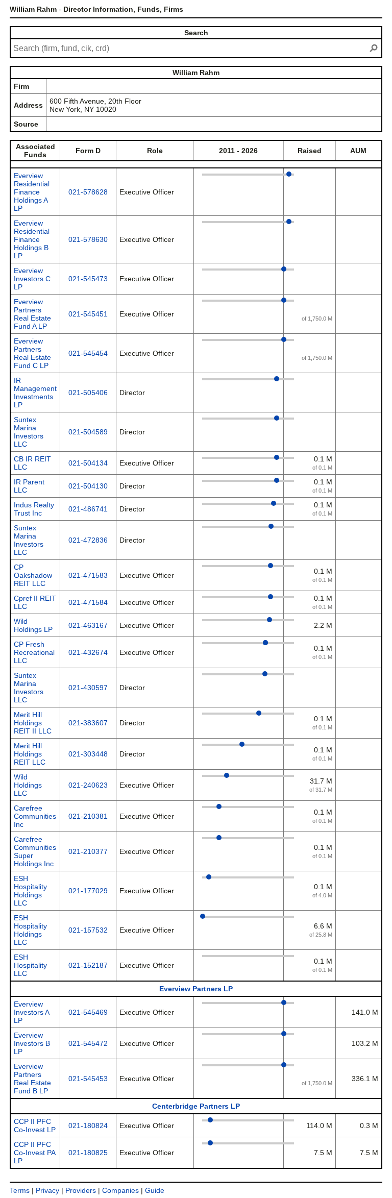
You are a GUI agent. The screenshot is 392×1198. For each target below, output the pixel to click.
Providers (80, 1190)
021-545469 (88, 1012)
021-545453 (88, 1078)
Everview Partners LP (196, 989)
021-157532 (88, 930)
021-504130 (88, 486)
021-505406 (88, 392)
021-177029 (88, 891)
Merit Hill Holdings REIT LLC (29, 754)
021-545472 (88, 1043)
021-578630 (88, 239)
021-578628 (88, 192)
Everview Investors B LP (32, 1043)
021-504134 (88, 463)
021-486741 (88, 509)
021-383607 (88, 723)
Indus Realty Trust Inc (34, 509)
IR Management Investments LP (35, 392)
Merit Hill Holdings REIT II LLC (33, 723)
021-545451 (88, 314)
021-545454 (88, 353)
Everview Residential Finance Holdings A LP (32, 192)
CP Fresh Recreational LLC (34, 652)
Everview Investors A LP (31, 1012)
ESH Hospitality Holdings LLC (30, 890)
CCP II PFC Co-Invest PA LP (34, 1152)
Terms (20, 1190)
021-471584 (88, 602)
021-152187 (88, 965)
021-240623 (88, 785)
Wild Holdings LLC (28, 785)
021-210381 (88, 816)
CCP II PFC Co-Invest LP (35, 1125)
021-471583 (88, 575)
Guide (154, 1190)
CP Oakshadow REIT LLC (33, 575)
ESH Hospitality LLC (30, 965)
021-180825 (88, 1152)
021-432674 (88, 652)
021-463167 (88, 625)
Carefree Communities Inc (35, 816)
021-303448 (88, 754)
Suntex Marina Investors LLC (28, 431)
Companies (120, 1190)
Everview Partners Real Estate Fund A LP (32, 314)
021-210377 (88, 851)
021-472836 (88, 540)
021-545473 (88, 279)
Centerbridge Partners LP (196, 1106)
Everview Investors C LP (32, 278)
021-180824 (88, 1125)
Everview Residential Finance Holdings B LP (32, 239)
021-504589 (88, 432)
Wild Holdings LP (33, 625)
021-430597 (88, 687)
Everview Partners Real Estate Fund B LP (32, 1078)
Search (196, 33)
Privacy (47, 1190)
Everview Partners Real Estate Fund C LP (32, 353)
